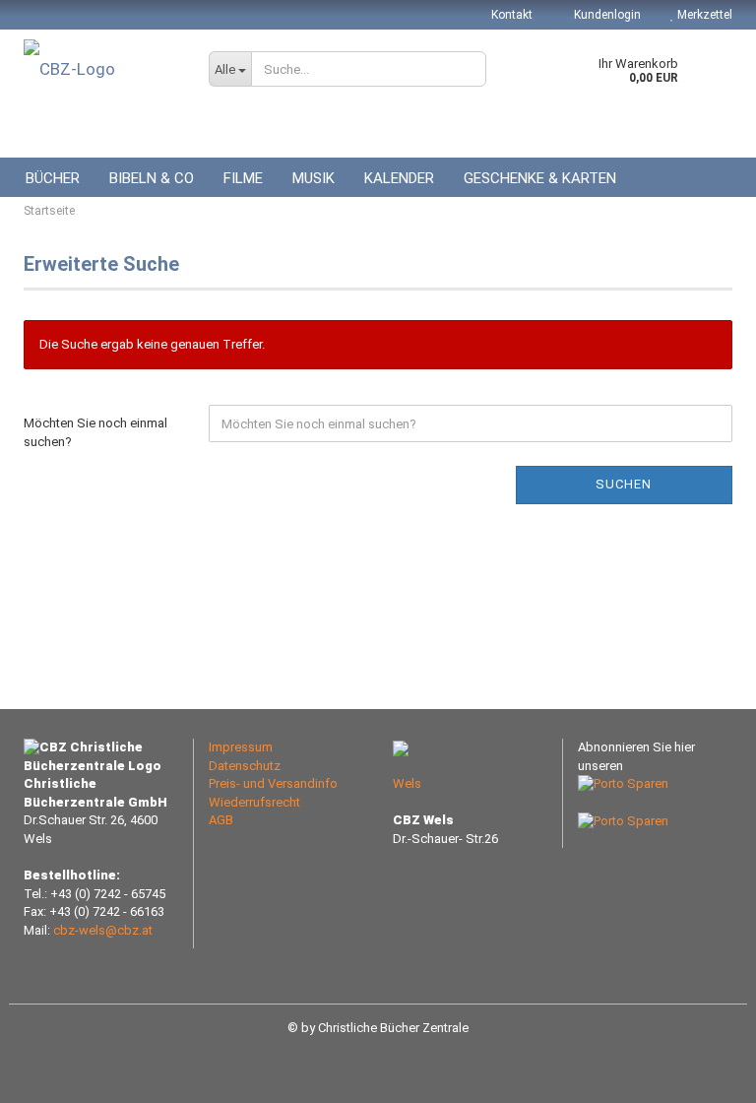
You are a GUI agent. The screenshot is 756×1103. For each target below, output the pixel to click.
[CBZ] (101, 69)
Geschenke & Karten (540, 178)
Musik (313, 178)
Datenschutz (245, 765)
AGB (221, 819)
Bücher (53, 178)
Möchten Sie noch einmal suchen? (95, 432)
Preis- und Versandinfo (273, 783)
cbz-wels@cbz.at (103, 930)
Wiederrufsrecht (254, 802)
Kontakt (512, 15)
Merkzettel (703, 15)
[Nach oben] (701, 1073)
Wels (407, 783)
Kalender (399, 178)
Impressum (241, 747)
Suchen (624, 484)
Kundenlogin (606, 15)
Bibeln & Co (151, 178)
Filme (243, 178)
